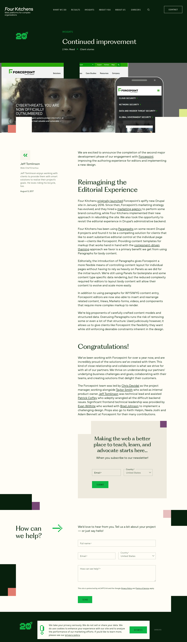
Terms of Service (142, 588)
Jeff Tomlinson (108, 394)
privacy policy (72, 634)
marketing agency (129, 209)
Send (85, 599)
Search (148, 11)
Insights (89, 9)
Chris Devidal (130, 385)
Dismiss (138, 630)
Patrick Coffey (87, 398)
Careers (136, 9)
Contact (173, 9)
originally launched (110, 201)
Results (75, 9)
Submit (100, 484)
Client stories (87, 49)
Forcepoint (146, 156)
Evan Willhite (87, 406)
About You (105, 9)
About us (120, 9)
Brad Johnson (129, 406)
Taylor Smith (124, 389)
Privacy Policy (126, 588)
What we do (59, 9)
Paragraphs (125, 229)
